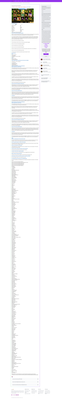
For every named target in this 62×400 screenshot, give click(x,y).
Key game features (44, 6)
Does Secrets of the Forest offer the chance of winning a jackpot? (46, 39)
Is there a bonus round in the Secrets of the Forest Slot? (46, 35)
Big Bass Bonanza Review (27, 393)
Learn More (46, 56)
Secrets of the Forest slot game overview (46, 7)
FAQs (42, 29)
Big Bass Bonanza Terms (27, 390)
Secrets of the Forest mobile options (46, 19)
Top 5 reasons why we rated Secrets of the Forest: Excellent (46, 13)
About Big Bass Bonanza (34, 390)
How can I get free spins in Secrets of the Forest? (46, 32)
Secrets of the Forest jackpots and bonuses (46, 25)
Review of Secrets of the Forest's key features (46, 22)
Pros (42, 10)
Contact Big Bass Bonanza (41, 390)
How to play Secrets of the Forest (45, 16)
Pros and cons (43, 9)
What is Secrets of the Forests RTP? (46, 38)
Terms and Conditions (47, 390)
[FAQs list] (25, 376)
